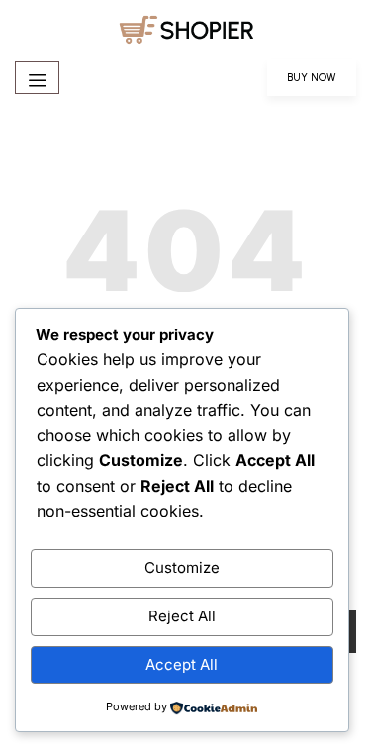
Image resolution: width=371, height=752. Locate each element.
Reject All (182, 616)
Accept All (181, 664)
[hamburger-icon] (37, 77)
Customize (182, 567)
